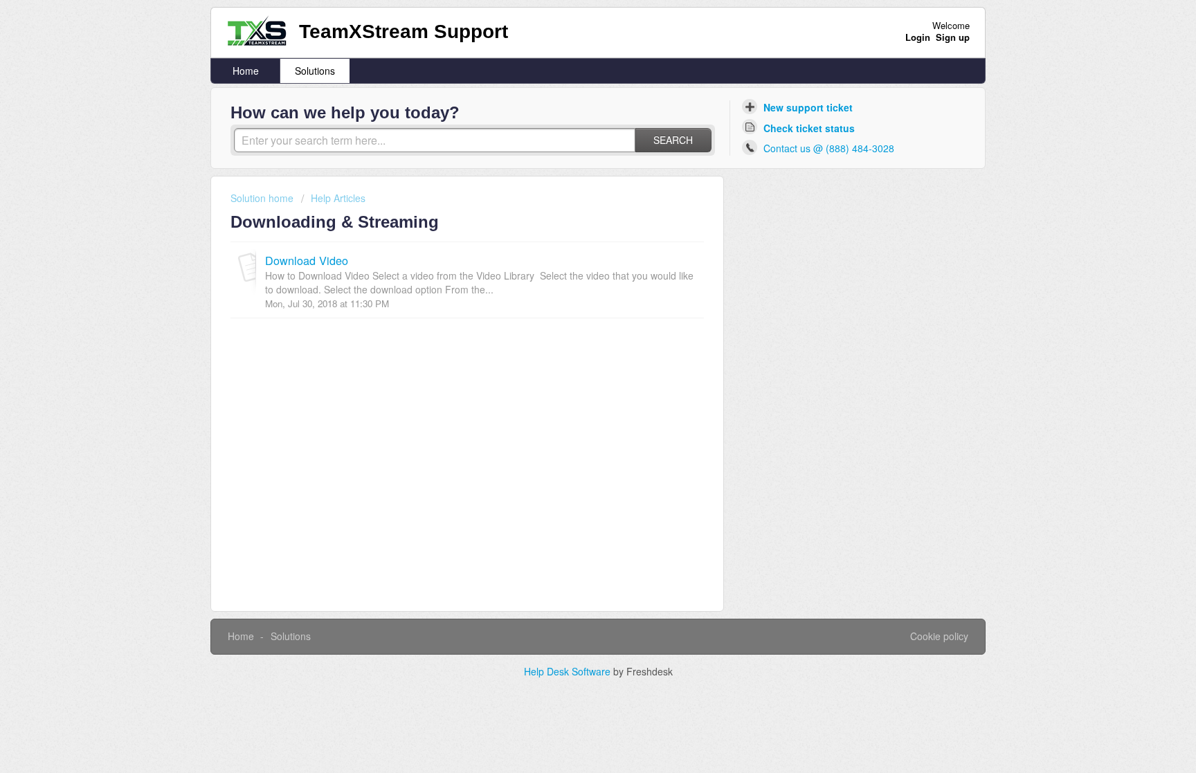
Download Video (306, 260)
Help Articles (338, 198)
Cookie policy (939, 636)
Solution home (263, 198)
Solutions (315, 71)
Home (246, 71)
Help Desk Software (568, 671)
